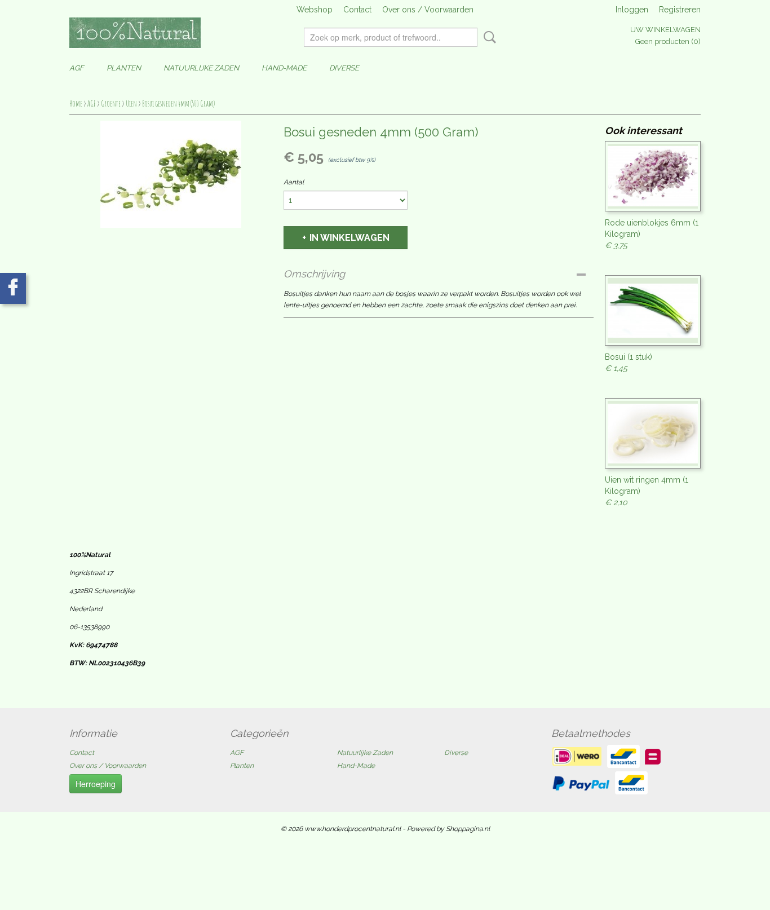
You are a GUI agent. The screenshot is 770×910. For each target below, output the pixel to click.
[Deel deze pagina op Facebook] (13, 288)
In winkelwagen (349, 237)
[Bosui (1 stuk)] (653, 310)
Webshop (315, 9)
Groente (111, 103)
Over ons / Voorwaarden (427, 9)
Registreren (680, 9)
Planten (124, 68)
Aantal (294, 182)
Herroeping (96, 783)
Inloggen (632, 9)
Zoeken (487, 37)
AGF (76, 68)
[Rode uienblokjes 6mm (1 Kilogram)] (653, 176)
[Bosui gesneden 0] (170, 174)
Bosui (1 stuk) (628, 356)
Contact (357, 9)
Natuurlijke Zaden (201, 68)
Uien (131, 103)
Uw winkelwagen (665, 29)
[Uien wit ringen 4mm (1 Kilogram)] (653, 433)
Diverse (344, 68)
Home (75, 103)
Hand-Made (284, 68)
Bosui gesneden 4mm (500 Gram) (178, 103)
